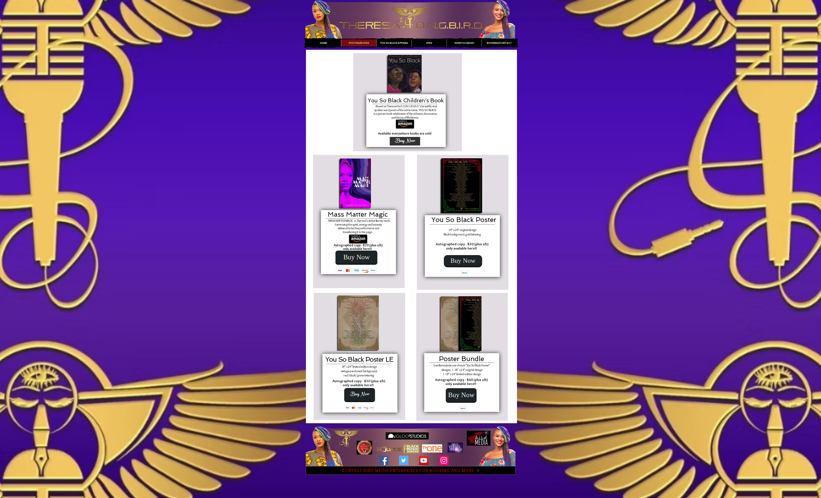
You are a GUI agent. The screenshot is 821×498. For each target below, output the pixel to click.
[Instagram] (444, 460)
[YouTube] (423, 460)
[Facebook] (383, 460)
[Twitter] (403, 460)
